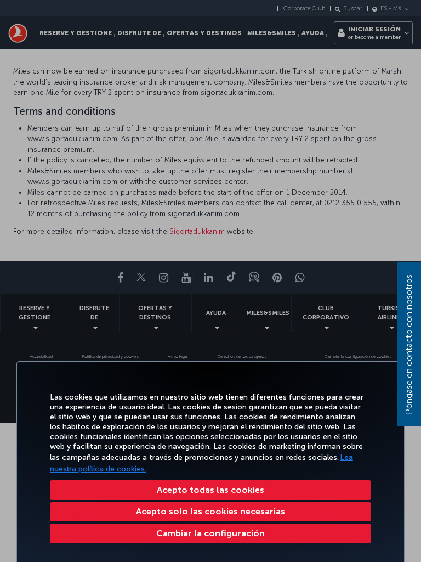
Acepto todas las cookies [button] (210, 490)
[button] (210, 533)
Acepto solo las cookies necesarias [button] (210, 511)
